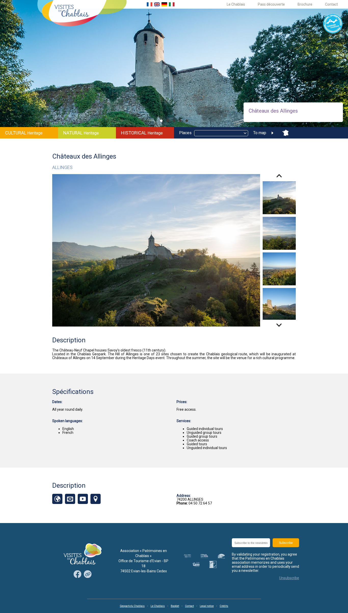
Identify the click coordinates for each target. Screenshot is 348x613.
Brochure (305, 4)
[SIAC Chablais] (221, 556)
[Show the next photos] (279, 323)
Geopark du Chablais (132, 606)
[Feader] (196, 564)
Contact (331, 4)
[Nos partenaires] (87, 574)
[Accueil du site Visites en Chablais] (82, 13)
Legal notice (207, 606)
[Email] (70, 499)
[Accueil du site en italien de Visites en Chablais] (172, 4)
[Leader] (213, 564)
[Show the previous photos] (279, 177)
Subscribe (286, 543)
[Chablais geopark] (333, 24)
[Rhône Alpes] (187, 556)
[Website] (57, 499)
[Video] (83, 499)
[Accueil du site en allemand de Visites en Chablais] (164, 4)
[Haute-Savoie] (204, 556)
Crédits (224, 606)
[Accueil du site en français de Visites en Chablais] (149, 4)
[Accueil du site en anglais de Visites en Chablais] (157, 4)
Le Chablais (236, 4)
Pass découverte (271, 4)
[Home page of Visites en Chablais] (83, 554)
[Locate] (95, 499)
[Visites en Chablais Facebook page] (77, 574)
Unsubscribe (289, 578)
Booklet (175, 606)
